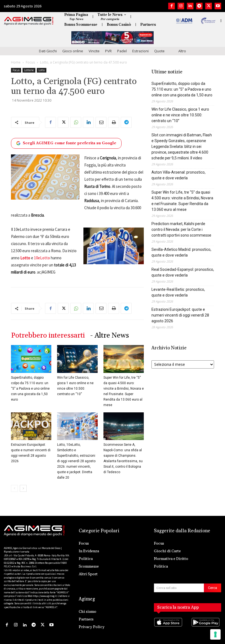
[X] (208, 6)
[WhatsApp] (75, 122)
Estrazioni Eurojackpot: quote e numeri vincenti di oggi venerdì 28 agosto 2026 (180, 315)
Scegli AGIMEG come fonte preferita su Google (69, 143)
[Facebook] (171, 6)
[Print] (113, 122)
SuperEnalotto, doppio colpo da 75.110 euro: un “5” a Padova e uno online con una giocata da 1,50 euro (30, 388)
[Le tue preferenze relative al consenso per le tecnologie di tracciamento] (215, 634)
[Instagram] (181, 6)
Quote (159, 50)
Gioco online (72, 50)
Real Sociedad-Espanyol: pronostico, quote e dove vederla (182, 272)
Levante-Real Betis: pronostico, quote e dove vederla (178, 292)
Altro (182, 50)
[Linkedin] (190, 6)
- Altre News (109, 335)
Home (16, 62)
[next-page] (23, 488)
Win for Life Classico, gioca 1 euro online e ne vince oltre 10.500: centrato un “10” (180, 115)
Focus (30, 62)
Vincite (94, 50)
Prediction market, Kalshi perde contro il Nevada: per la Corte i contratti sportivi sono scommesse (181, 229)
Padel (122, 50)
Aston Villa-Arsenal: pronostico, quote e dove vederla (178, 175)
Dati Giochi (48, 50)
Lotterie (29, 70)
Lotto (41, 70)
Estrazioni (140, 50)
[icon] (169, 627)
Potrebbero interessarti (48, 335)
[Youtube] (218, 6)
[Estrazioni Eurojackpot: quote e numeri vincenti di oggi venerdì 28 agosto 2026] (31, 426)
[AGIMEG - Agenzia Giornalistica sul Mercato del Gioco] (29, 21)
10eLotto (42, 257)
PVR (108, 50)
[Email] (100, 122)
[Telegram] (199, 6)
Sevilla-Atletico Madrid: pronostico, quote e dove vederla (181, 252)
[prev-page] (14, 488)
